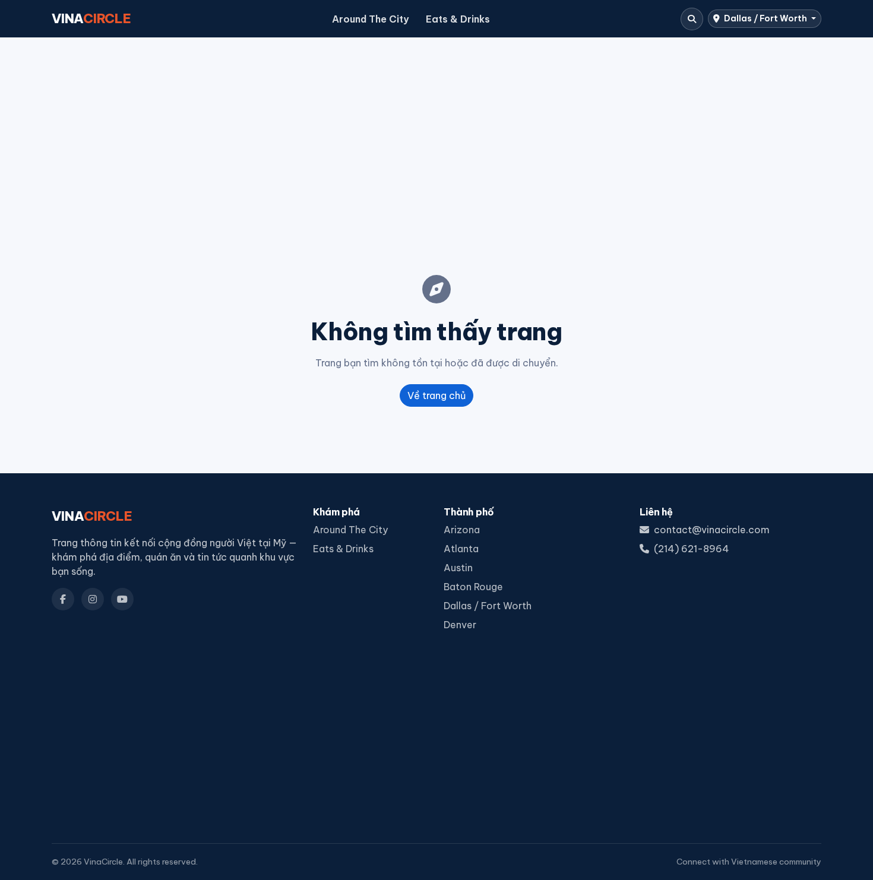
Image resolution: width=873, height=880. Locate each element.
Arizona (462, 530)
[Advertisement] (436, 137)
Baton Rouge (473, 587)
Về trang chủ (436, 395)
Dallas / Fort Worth (765, 18)
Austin (458, 568)
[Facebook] (63, 599)
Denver (460, 625)
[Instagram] (92, 599)
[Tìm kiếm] (692, 19)
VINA (91, 18)
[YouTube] (122, 599)
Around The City (370, 19)
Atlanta (461, 549)
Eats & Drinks (458, 19)
